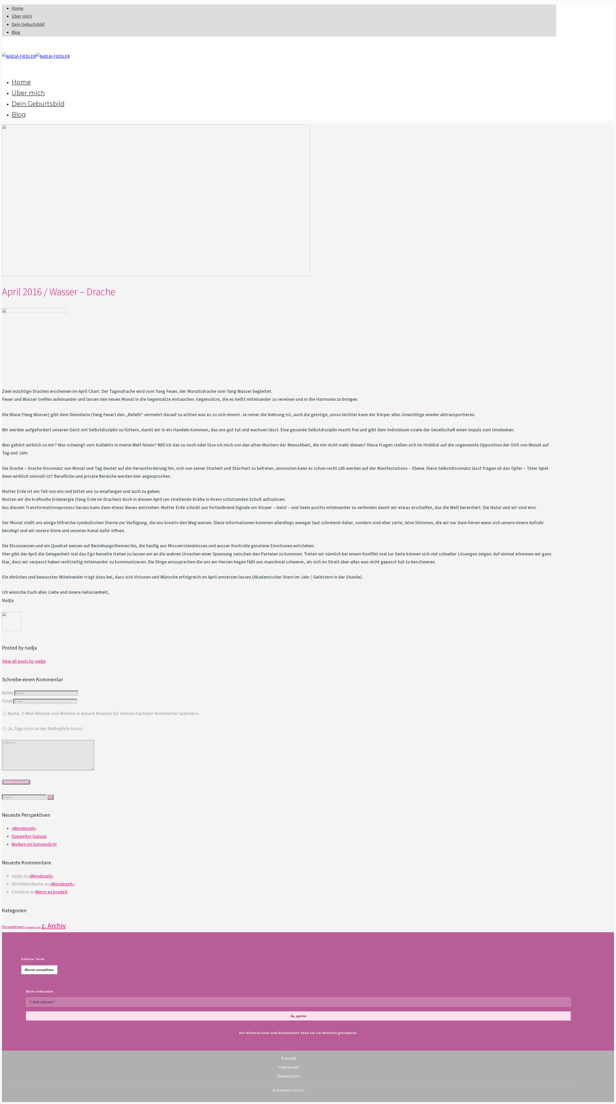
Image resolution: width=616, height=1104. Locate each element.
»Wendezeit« (24, 828)
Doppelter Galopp (29, 836)
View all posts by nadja (23, 661)
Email (7, 701)
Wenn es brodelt (51, 892)
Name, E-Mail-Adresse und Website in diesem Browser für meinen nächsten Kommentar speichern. (103, 713)
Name (7, 693)
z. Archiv (53, 926)
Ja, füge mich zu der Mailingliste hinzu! (45, 729)
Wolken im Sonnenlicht (34, 844)
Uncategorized (32, 927)
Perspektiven (13, 927)
